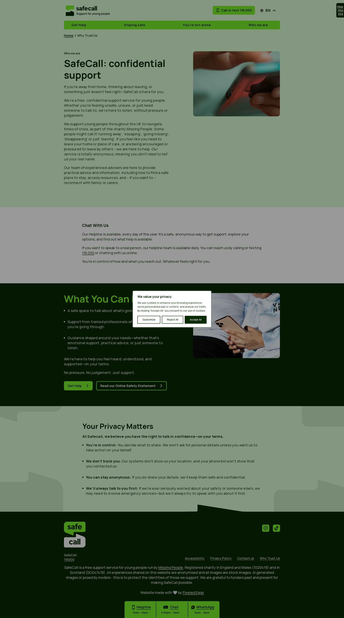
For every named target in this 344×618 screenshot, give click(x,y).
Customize (148, 319)
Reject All (172, 319)
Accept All (196, 319)
